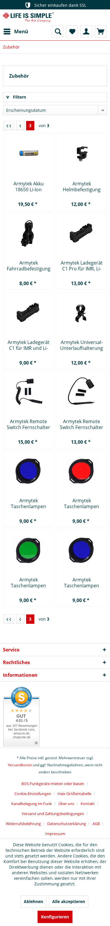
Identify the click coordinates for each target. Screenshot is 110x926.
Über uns (66, 803)
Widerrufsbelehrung (23, 823)
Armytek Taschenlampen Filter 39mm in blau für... (81, 582)
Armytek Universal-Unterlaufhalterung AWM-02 (81, 345)
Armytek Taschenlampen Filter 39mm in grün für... (28, 582)
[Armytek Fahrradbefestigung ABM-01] (28, 233)
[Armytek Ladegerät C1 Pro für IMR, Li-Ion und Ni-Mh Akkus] (81, 233)
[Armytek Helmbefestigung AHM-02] (81, 154)
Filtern (19, 97)
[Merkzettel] (72, 31)
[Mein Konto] (86, 31)
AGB (96, 823)
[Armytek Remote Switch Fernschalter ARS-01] (81, 392)
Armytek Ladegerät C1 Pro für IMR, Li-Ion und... (82, 266)
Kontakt (88, 803)
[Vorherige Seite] (20, 125)
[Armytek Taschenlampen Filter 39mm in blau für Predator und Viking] (81, 550)
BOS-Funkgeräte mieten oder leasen (52, 783)
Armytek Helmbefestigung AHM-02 (82, 186)
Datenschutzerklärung (66, 823)
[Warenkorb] (100, 31)
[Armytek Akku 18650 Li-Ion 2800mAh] (28, 154)
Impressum (55, 833)
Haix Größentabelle (74, 793)
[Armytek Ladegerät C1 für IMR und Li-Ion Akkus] (28, 312)
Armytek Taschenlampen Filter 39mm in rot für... (81, 503)
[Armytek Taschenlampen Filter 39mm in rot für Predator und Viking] (81, 471)
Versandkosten (20, 764)
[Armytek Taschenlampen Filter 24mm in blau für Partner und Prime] (28, 471)
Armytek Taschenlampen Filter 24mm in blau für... (28, 503)
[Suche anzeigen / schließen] (57, 31)
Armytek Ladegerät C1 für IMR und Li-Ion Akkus (29, 345)
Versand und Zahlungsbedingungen (53, 813)
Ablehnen (33, 901)
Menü (21, 31)
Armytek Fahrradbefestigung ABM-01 (28, 266)
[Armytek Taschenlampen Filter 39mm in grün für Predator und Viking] (28, 550)
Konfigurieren (55, 917)
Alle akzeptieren (68, 901)
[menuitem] (15, 31)
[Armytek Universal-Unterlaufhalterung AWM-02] (81, 312)
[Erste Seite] (8, 125)
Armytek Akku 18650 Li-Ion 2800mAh (28, 186)
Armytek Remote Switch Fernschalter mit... (28, 424)
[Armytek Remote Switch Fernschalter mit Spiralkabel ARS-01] (28, 392)
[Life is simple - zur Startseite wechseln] (28, 17)
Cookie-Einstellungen (32, 793)
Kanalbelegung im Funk (31, 803)
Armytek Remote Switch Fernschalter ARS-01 (81, 424)
